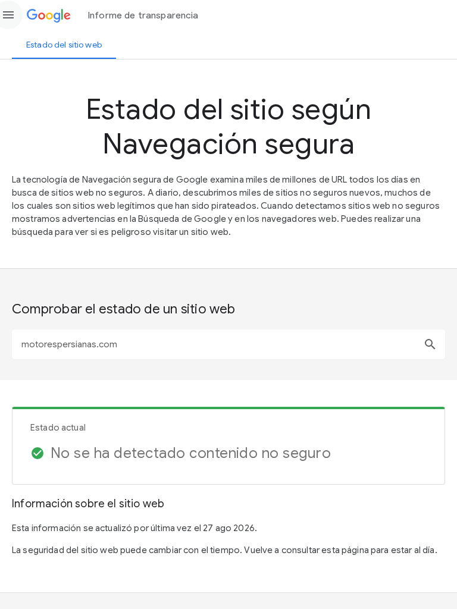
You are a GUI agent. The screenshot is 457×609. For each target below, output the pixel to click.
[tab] (64, 44)
